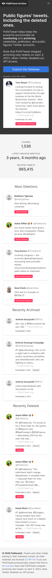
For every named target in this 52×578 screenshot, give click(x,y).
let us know (8, 566)
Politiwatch (16, 553)
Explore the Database (26, 69)
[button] (48, 3)
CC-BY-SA (30, 559)
